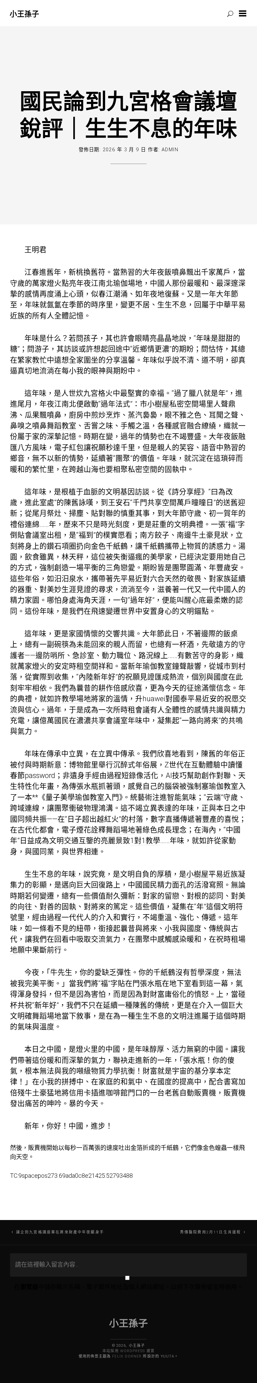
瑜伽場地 (128, 283)
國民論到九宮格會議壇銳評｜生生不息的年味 (128, 114)
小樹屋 (158, 404)
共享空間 (162, 502)
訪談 (71, 349)
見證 (83, 589)
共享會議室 (109, 720)
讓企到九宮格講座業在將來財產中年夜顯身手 (60, 1232)
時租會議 (135, 710)
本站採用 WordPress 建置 (128, 1351)
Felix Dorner (127, 1356)
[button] (244, 13)
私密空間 (184, 404)
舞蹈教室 (61, 426)
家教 (32, 360)
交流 (98, 939)
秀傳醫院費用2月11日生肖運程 (210, 1232)
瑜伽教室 (157, 666)
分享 (113, 360)
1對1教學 (145, 840)
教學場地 (76, 699)
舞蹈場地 (120, 830)
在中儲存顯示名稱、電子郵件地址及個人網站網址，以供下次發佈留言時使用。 (128, 1286)
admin (170, 150)
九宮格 (94, 393)
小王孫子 (24, 13)
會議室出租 (43, 535)
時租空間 (83, 666)
